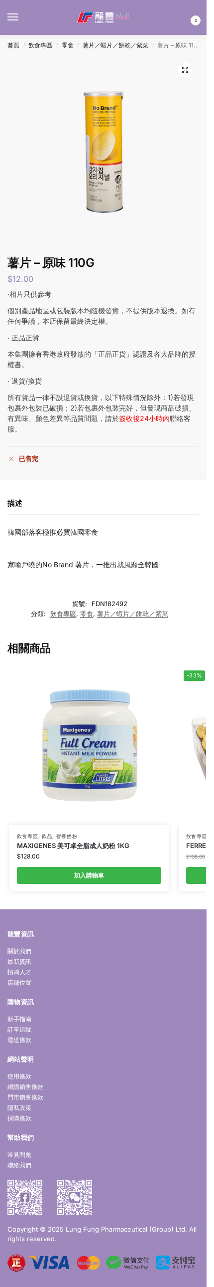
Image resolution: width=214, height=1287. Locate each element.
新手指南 (19, 1019)
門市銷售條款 (25, 1097)
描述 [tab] (14, 503)
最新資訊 (19, 961)
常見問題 (19, 1154)
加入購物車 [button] (89, 875)
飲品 (47, 836)
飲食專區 (40, 45)
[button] (187, 17)
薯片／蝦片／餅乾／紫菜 (115, 45)
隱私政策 (19, 1107)
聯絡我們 (19, 1165)
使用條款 (19, 1076)
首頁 (13, 45)
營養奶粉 (67, 836)
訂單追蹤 (19, 1029)
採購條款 (19, 1118)
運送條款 (19, 1040)
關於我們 (19, 951)
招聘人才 (19, 972)
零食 (68, 45)
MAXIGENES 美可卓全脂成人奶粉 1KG (73, 846)
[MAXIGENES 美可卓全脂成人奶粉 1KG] (89, 745)
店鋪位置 (19, 982)
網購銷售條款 (25, 1086)
